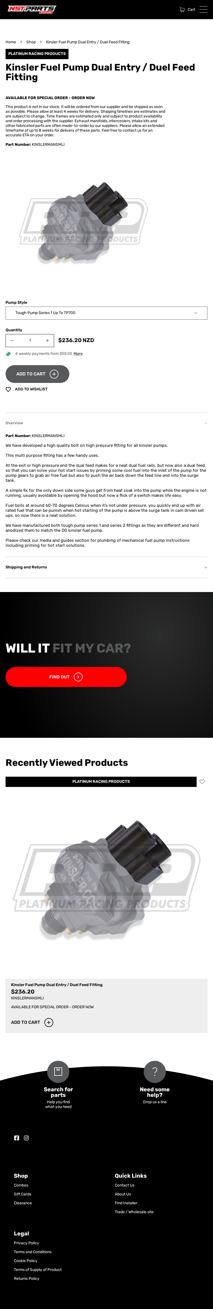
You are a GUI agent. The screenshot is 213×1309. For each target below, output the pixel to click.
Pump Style (16, 303)
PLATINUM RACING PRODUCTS (101, 782)
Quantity (14, 330)
